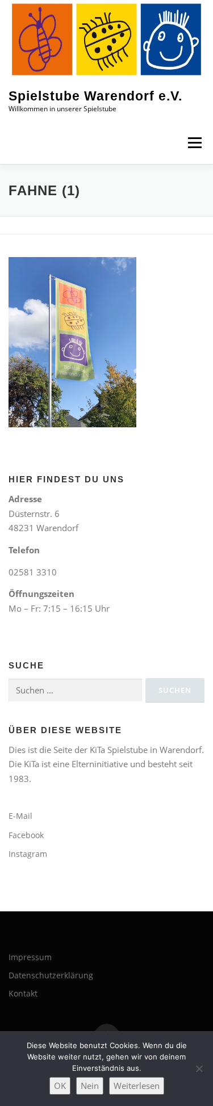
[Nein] (198, 1068)
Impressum (30, 957)
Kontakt (23, 993)
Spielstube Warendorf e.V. (95, 96)
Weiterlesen (137, 1085)
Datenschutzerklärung (51, 975)
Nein (90, 1085)
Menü (194, 142)
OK (60, 1085)
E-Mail (20, 815)
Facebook (26, 835)
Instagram (28, 853)
